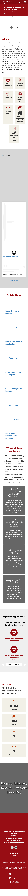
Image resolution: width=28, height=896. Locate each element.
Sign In (14, 856)
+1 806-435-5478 (16, 840)
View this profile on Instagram (10, 256)
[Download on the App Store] (14, 882)
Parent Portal (14, 358)
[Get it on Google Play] (14, 877)
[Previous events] (3, 665)
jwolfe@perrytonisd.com (16, 842)
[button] (9, 2)
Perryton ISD (6, 274)
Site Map (14, 851)
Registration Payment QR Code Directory (12, 435)
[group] (14, 500)
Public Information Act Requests (13, 373)
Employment (14, 419)
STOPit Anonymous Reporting (13, 389)
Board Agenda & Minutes (12, 312)
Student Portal (14, 405)
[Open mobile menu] (25, 2)
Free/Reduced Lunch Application (13, 342)
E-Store (14, 327)
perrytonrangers (14, 274)
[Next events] (25, 665)
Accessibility (14, 853)
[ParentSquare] (14, 874)
